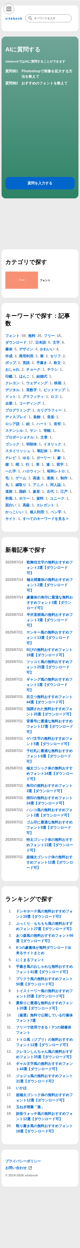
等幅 (47, 430)
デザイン (26, 349)
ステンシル (14, 430)
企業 (8, 403)
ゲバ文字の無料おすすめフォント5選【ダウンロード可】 (49, 741)
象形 (36, 491)
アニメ (38, 485)
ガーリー (43, 458)
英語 (26, 363)
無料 (31, 336)
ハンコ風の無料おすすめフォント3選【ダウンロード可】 (49, 812)
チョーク (33, 369)
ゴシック (12, 444)
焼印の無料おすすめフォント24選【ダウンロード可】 (49, 800)
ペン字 (56, 512)
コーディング (29, 403)
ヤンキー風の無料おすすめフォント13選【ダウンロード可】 (49, 637)
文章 (44, 437)
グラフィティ (33, 397)
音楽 (50, 417)
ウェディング (37, 383)
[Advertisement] (40, 1242)
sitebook (13, 18)
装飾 (36, 417)
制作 (64, 478)
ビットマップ (54, 390)
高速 (36, 478)
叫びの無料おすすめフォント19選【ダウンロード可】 (49, 652)
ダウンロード (16, 342)
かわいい (47, 349)
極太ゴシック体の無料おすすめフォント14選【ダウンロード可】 (49, 773)
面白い (10, 505)
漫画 (50, 478)
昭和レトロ (56, 471)
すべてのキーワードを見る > (45, 519)
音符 (57, 424)
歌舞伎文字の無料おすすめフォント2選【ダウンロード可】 (50, 567)
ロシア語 (12, 424)
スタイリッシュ (17, 451)
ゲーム (21, 478)
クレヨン (12, 383)
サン (33, 430)
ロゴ (54, 397)
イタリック (52, 444)
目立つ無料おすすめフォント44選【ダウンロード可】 (49, 699)
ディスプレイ (16, 417)
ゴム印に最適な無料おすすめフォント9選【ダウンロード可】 (49, 827)
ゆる (26, 458)
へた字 (10, 471)
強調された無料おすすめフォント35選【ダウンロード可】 (49, 711)
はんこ (24, 376)
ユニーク (57, 498)
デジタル (12, 390)
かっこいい (14, 512)
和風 (8, 498)
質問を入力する (40, 183)
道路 (8, 491)
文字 (56, 342)
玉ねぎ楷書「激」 (30, 1107)
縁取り (21, 485)
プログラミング (17, 410)
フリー (49, 336)
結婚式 (41, 376)
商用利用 (26, 356)
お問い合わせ (16, 1168)
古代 (50, 491)
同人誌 (55, 485)
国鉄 (22, 491)
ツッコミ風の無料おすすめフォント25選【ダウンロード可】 (49, 667)
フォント (12, 336)
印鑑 (8, 376)
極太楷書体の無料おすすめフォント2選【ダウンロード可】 (50, 585)
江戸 (64, 491)
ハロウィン (31, 471)
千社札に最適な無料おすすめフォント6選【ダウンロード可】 (49, 756)
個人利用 (37, 512)
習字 (60, 464)
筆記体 (42, 451)
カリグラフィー (49, 410)
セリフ (55, 356)
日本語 (40, 342)
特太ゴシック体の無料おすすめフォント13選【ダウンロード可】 (49, 845)
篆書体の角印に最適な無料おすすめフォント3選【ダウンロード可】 (50, 602)
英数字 (31, 390)
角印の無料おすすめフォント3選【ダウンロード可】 (49, 788)
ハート (41, 424)
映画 (57, 383)
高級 (26, 505)
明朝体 (31, 444)
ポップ (10, 363)
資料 (40, 498)
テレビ (10, 458)
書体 (8, 349)
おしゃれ (12, 369)
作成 (8, 356)
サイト (10, 519)
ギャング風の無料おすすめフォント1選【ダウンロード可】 (49, 684)
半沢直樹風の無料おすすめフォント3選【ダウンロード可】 (50, 620)
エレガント (45, 505)
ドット (10, 397)
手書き (41, 363)
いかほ (21, 1088)
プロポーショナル (19, 437)
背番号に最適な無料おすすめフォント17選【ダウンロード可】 (49, 726)
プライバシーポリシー (23, 1161)
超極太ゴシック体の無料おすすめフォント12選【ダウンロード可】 (49, 862)
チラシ (52, 369)
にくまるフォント (30, 960)
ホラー (24, 498)
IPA (57, 451)
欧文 (57, 363)
